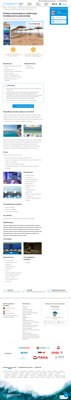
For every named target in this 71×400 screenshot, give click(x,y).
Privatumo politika (27, 311)
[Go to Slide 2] (6, 30)
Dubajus (14, 7)
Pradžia (5, 7)
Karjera (24, 319)
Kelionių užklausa (26, 333)
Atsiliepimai (25, 317)
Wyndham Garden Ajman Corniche (27, 7)
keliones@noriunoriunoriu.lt (48, 1)
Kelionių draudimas (27, 309)
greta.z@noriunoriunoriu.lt (62, 21)
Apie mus (24, 306)
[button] (27, 33)
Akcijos (24, 315)
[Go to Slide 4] (6, 42)
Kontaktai (24, 308)
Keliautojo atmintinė (27, 320)
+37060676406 (63, 1)
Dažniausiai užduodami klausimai (31, 336)
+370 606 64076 (59, 17)
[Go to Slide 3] (6, 36)
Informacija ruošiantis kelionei (24, 106)
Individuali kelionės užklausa (29, 334)
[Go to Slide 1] (6, 24)
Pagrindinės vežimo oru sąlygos (30, 325)
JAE (10, 7)
